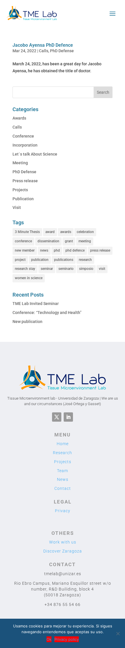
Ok (49, 639)
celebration (85, 232)
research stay (25, 269)
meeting (84, 241)
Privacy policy (66, 639)
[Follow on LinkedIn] (68, 417)
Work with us (62, 542)
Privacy (62, 510)
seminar (47, 269)
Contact (62, 488)
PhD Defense (62, 50)
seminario (66, 269)
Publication (23, 198)
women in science (28, 278)
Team (62, 470)
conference (23, 241)
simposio (86, 269)
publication (40, 260)
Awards (19, 118)
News (62, 479)
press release (100, 250)
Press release (25, 180)
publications (63, 260)
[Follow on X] (56, 417)
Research (62, 452)
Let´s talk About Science (34, 154)
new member (25, 250)
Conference (23, 136)
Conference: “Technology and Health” (46, 312)
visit (102, 269)
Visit (16, 207)
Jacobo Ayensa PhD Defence (42, 45)
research (85, 260)
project (20, 260)
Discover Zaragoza (62, 551)
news (44, 250)
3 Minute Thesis (27, 232)
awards (65, 232)
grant (69, 241)
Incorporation (25, 145)
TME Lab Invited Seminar (35, 303)
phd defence (75, 250)
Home (63, 443)
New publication (27, 321)
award (50, 232)
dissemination (48, 241)
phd (57, 250)
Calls (43, 50)
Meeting (20, 162)
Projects (20, 189)
